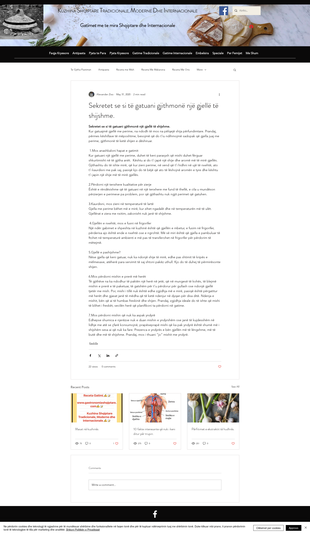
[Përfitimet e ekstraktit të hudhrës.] (213, 407)
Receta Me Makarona (153, 69)
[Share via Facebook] (90, 355)
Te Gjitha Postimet (81, 69)
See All (235, 386)
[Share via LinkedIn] (108, 355)
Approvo (293, 528)
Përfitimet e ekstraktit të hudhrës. (213, 429)
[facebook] (223, 10)
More (200, 69)
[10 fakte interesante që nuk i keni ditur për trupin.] (155, 407)
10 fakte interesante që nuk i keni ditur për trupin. (154, 431)
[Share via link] (116, 355)
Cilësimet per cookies (268, 528)
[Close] (306, 528)
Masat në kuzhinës (86, 429)
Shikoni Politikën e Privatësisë (83, 529)
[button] (234, 69)
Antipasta (103, 69)
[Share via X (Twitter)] (99, 355)
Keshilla (93, 343)
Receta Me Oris (181, 69)
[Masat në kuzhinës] (97, 407)
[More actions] (219, 94)
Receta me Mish (125, 69)
